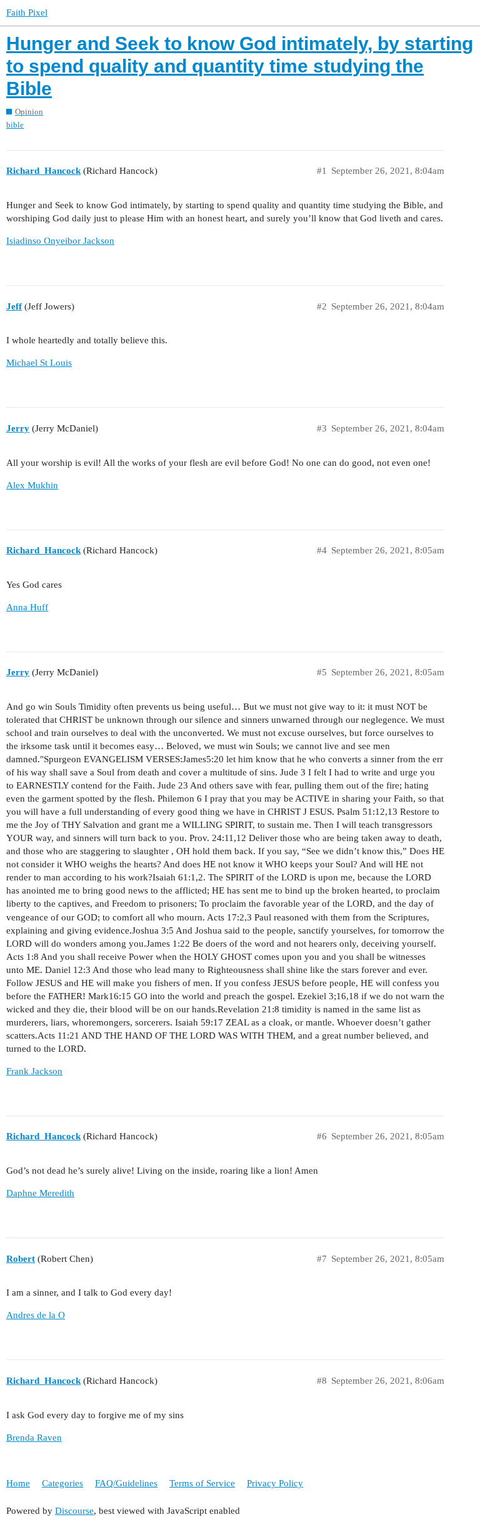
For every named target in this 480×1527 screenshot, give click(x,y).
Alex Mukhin (32, 485)
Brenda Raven (34, 1438)
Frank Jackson (34, 1071)
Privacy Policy (275, 1483)
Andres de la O (35, 1315)
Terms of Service (202, 1483)
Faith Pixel (27, 13)
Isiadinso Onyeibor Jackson (60, 241)
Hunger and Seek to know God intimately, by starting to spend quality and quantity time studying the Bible (239, 66)
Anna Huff (27, 607)
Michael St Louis (39, 363)
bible (15, 124)
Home (18, 1483)
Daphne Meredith (40, 1193)
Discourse (74, 1511)
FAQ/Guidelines (126, 1483)
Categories (62, 1483)
